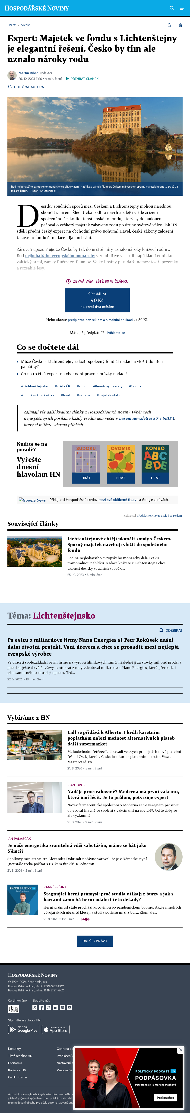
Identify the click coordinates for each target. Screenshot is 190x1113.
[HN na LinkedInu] (55, 1007)
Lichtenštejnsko (64, 616)
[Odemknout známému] (180, 25)
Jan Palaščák (19, 839)
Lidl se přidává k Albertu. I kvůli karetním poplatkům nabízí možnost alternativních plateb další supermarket (121, 738)
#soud (81, 386)
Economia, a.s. (38, 982)
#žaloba (135, 386)
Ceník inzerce (17, 1077)
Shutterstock (48, 191)
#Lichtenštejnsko (34, 386)
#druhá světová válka (37, 395)
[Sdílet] (169, 25)
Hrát (86, 478)
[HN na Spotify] (62, 1007)
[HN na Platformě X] (34, 1007)
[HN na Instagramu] (48, 1007)
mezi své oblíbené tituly (117, 499)
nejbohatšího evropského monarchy (60, 255)
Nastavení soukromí (71, 1063)
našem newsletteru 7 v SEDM (146, 418)
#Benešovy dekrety (107, 386)
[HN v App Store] (56, 1029)
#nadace (83, 395)
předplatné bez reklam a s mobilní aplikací (100, 320)
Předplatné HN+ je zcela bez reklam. (160, 515)
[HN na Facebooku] (41, 1007)
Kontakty (14, 1048)
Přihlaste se (116, 333)
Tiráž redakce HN (20, 1056)
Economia (15, 1063)
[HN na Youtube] (69, 1007)
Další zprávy (94, 941)
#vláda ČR (62, 386)
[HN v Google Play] (23, 1029)
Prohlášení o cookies (71, 1056)
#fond (65, 395)
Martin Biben (28, 73)
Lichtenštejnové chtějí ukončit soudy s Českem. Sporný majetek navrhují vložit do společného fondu (119, 545)
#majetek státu (108, 395)
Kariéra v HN (17, 1070)
